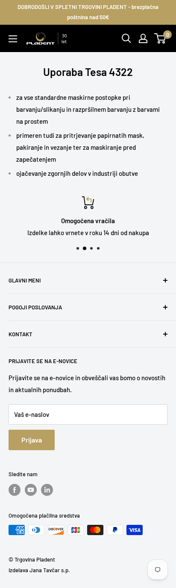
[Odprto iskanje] (126, 38)
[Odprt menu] (13, 38)
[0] (160, 38)
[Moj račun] (143, 38)
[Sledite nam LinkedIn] (47, 490)
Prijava (31, 440)
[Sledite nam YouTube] (31, 490)
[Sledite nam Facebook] (15, 490)
